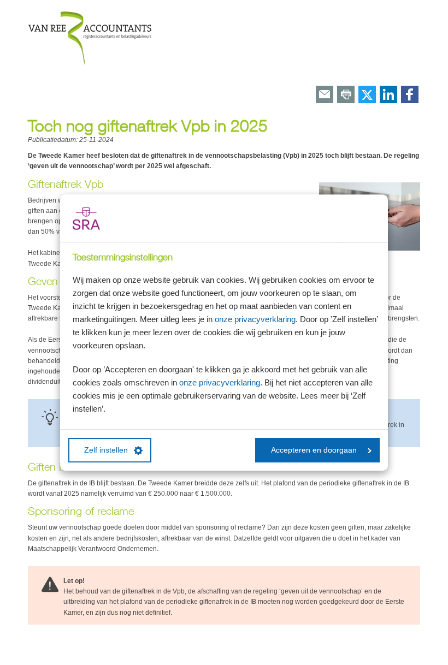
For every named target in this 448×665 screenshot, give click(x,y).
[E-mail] (324, 95)
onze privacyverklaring (255, 319)
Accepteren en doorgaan (314, 450)
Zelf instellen (106, 450)
